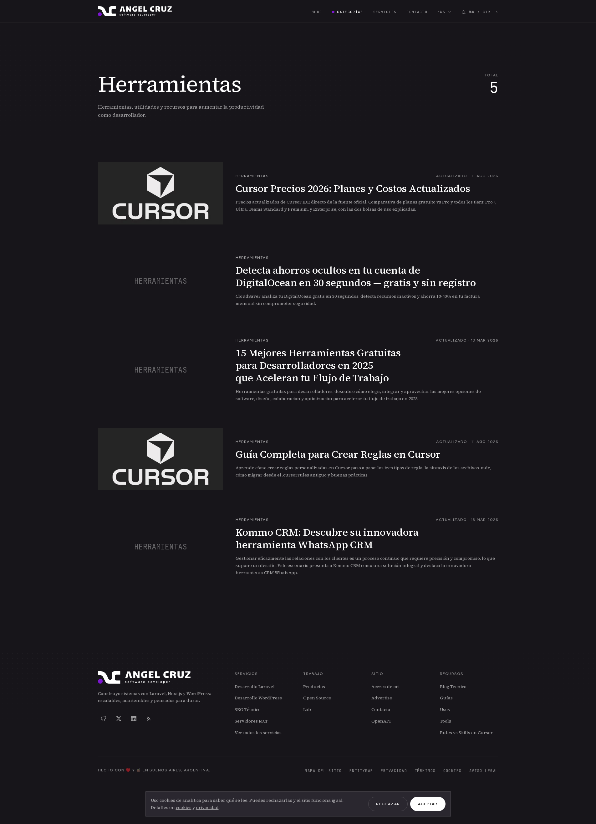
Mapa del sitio (323, 770)
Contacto (380, 709)
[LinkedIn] (133, 718)
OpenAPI (381, 721)
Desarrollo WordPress (258, 698)
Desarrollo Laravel (255, 686)
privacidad (207, 807)
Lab (307, 709)
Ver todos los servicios (258, 732)
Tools (445, 721)
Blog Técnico (453, 686)
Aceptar (427, 804)
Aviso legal (483, 770)
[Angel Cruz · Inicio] (135, 11)
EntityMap (361, 770)
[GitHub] (103, 718)
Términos (425, 770)
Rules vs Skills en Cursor (466, 732)
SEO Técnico (248, 709)
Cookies (452, 770)
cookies (183, 807)
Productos (314, 686)
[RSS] (148, 718)
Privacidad (394, 770)
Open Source (317, 698)
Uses (445, 709)
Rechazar (388, 804)
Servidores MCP (251, 721)
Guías (446, 698)
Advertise (381, 698)
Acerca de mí (385, 686)
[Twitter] (118, 718)
